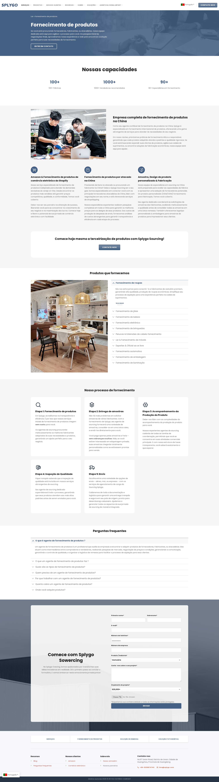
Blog (35, 761)
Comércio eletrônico (76, 766)
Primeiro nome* (117, 615)
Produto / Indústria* (119, 655)
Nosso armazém (110, 761)
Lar (32, 16)
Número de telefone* (119, 636)
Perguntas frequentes (43, 766)
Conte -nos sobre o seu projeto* (124, 666)
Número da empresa (119, 645)
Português (189, 5)
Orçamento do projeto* (120, 685)
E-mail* (114, 625)
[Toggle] (113, 282)
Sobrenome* (152, 615)
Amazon (71, 761)
